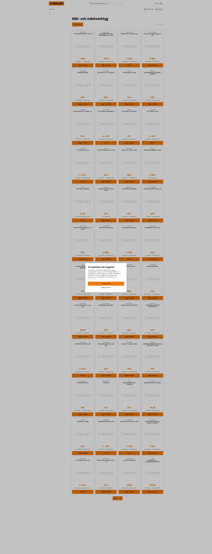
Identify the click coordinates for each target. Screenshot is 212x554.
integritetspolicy (92, 279)
